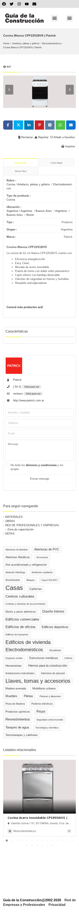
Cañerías (35, 588)
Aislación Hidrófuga (15, 572)
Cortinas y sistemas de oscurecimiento (25, 604)
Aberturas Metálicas (17, 557)
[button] (54, 18)
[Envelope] (34, 4)
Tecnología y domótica (46, 727)
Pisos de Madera (15, 703)
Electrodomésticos (51, 43)
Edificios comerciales (22, 619)
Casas (14, 587)
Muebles (11, 696)
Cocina (11, 184)
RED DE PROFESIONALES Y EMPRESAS (32, 525)
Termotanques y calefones (21, 735)
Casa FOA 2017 (49, 580)
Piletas (28, 696)
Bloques (31, 580)
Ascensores (12, 579)
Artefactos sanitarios (42, 572)
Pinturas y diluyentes (50, 696)
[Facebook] (4, 4)
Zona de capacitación (20, 529)
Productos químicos (17, 711)
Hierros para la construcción (47, 665)
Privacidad (57, 904)
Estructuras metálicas (43, 658)
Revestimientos (17, 719)
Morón (30, 214)
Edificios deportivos (55, 627)
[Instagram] (19, 4)
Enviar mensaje (39, 478)
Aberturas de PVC (46, 549)
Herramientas (13, 665)
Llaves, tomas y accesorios (37, 681)
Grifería (68, 658)
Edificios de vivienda (28, 642)
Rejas (40, 711)
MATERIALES (14, 516)
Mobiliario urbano (44, 688)
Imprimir (69, 146)
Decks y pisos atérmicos (20, 611)
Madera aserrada (15, 688)
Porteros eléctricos (42, 703)
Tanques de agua (17, 727)
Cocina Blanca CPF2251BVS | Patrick (22, 47)
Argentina (12, 210)
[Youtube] (27, 4)
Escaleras (55, 650)
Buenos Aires (44, 210)
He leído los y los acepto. (37, 467)
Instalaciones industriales (20, 673)
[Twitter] (11, 4)
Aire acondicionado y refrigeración (26, 564)
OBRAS (10, 521)
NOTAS (10, 533)
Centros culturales (19, 596)
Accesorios (42, 557)
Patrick (17, 379)
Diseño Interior (53, 611)
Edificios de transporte (16, 634)
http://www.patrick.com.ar (28, 400)
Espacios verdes (14, 658)
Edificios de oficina (20, 627)
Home (6, 43)
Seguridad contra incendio (49, 719)
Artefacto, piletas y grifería (25, 43)
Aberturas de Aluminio (16, 549)
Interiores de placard (53, 673)
